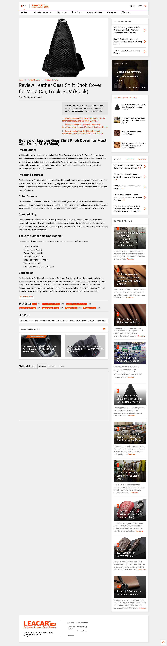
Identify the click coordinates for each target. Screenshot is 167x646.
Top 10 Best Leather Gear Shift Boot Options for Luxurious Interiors (133, 107)
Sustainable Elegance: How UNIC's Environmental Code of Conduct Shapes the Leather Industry (129, 239)
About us (112, 12)
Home (25, 12)
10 (118, 586)
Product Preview (34, 80)
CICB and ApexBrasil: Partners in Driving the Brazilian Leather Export (133, 120)
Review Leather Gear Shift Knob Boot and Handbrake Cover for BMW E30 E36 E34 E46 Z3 (82, 132)
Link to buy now (27, 297)
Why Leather (61, 12)
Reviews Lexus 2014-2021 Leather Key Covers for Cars (128, 552)
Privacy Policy (82, 627)
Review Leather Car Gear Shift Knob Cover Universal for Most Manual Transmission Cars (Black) (84, 126)
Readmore (130, 259)
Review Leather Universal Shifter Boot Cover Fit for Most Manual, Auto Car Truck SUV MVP (83, 119)
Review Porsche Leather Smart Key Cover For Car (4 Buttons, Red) (130, 514)
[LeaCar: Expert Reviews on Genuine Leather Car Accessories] (40, 7)
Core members (82, 623)
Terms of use (82, 631)
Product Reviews (42, 12)
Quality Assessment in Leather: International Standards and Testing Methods (134, 145)
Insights (76, 12)
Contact (127, 12)
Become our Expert (70, 627)
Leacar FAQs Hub (95, 12)
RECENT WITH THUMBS (125, 97)
